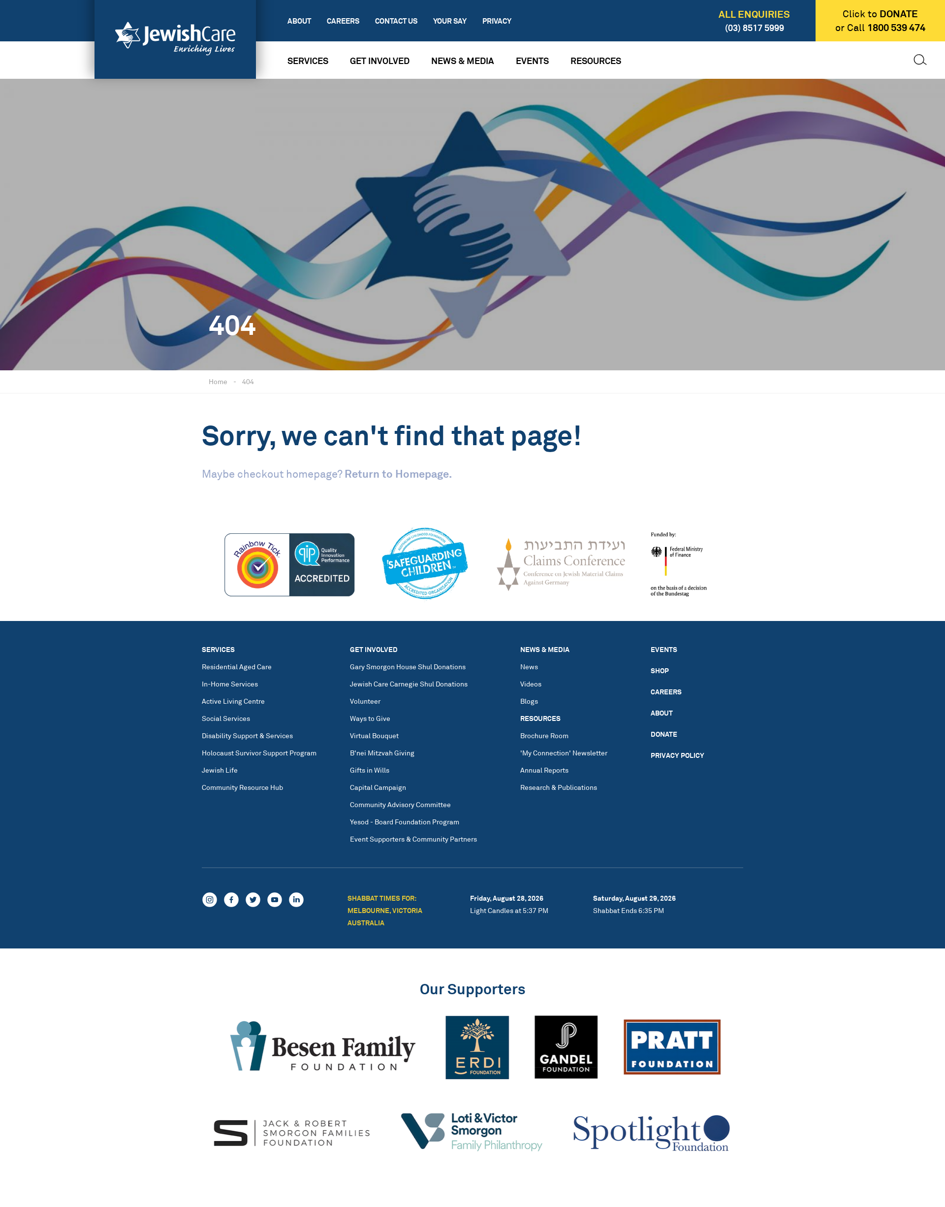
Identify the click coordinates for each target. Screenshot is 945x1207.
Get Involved (380, 60)
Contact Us (396, 21)
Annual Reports (544, 770)
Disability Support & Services (247, 735)
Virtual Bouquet (374, 735)
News (529, 666)
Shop (660, 670)
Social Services (226, 718)
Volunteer (365, 701)
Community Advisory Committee (400, 804)
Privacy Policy (677, 755)
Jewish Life (220, 770)
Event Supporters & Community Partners (413, 839)
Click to (880, 14)
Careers (343, 21)
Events (532, 60)
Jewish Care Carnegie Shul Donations (409, 684)
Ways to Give (370, 718)
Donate (664, 734)
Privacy (496, 21)
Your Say (450, 21)
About (299, 21)
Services (307, 60)
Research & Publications (558, 787)
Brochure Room (544, 735)
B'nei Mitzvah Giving (382, 753)
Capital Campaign (378, 787)
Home (218, 381)
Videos (530, 684)
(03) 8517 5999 (754, 27)
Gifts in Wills (369, 770)
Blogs (529, 701)
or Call (880, 28)
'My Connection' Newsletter (563, 753)
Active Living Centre (233, 701)
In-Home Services (230, 684)
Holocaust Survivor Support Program (259, 753)
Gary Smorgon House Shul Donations (408, 666)
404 (248, 381)
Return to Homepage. (398, 473)
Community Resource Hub (242, 787)
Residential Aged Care (237, 666)
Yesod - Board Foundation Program (404, 821)
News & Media (462, 60)
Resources (595, 60)
